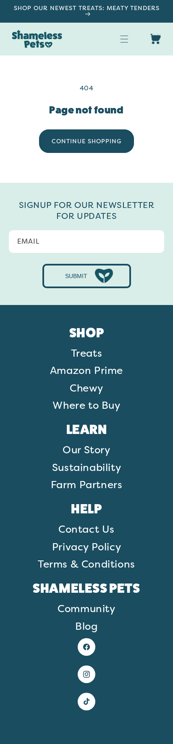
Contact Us (86, 529)
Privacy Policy (86, 547)
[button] (124, 39)
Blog (86, 626)
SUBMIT (76, 276)
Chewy (86, 388)
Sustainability (86, 467)
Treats (86, 353)
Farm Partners (87, 484)
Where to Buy (86, 405)
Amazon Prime (86, 370)
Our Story (86, 449)
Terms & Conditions (86, 564)
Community (86, 608)
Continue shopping (86, 141)
